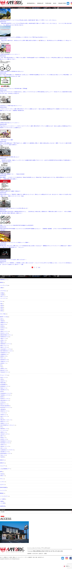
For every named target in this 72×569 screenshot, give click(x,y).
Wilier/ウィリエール (4, 347)
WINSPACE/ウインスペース (5, 343)
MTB (1, 471)
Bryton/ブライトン (3, 403)
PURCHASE (48, 3)
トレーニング (2, 490)
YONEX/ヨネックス (4, 361)
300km (1, 307)
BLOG (54, 3)
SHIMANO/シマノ (3, 279)
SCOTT (1, 329)
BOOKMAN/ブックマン (4, 386)
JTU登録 (2, 293)
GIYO (1, 418)
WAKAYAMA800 (3, 487)
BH (1, 365)
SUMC (1, 379)
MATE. (1, 319)
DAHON (2, 326)
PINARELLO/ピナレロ (4, 336)
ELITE (1, 391)
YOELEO (2, 320)
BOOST (1, 396)
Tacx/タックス (3, 455)
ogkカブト (2, 435)
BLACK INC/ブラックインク (5, 407)
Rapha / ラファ (3, 388)
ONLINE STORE (62, 3)
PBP (1, 303)
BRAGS (1, 282)
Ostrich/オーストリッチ (4, 446)
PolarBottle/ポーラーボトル (5, 441)
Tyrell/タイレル (3, 324)
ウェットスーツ (3, 298)
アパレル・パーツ (3, 375)
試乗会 (1, 287)
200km (1, 305)
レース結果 (2, 499)
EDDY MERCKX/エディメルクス (6, 350)
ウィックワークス (3, 430)
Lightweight (2, 409)
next (39, 267)
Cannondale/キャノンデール (5, 349)
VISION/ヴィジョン (4, 423)
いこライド (2, 481)
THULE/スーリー (3, 414)
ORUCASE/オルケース (4, 400)
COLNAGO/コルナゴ (4, 352)
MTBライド (2, 475)
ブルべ (1, 301)
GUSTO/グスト (3, 327)
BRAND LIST (40, 3)
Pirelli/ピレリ (2, 437)
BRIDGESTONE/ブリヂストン (6, 334)
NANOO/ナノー (3, 363)
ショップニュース (3, 285)
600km (1, 310)
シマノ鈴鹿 (2, 503)
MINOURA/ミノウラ (4, 428)
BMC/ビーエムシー (4, 345)
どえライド (2, 484)
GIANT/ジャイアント (4, 331)
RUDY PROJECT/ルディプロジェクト (7, 425)
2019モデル (2, 460)
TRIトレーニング (3, 296)
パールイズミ (2, 412)
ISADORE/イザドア (4, 389)
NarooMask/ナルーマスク (5, 442)
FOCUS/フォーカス (4, 333)
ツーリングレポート (4, 496)
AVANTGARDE (11, 3)
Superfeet (2, 456)
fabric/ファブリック (4, 416)
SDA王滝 (2, 473)
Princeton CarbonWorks (4, 405)
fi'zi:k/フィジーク (3, 377)
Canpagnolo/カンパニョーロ (5, 393)
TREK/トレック (3, 338)
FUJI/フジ (2, 357)
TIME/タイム (2, 342)
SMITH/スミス (3, 432)
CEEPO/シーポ (3, 368)
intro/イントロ (3, 448)
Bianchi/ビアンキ (3, 370)
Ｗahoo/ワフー (3, 380)
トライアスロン (3, 290)
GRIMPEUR (2, 506)
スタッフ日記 (2, 313)
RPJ (1, 426)
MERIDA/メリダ (3, 356)
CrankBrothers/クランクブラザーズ (7, 449)
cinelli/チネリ (2, 444)
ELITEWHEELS (3, 384)
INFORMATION (30, 3)
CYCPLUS (2, 402)
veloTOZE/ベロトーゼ (4, 451)
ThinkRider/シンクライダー (5, 395)
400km (1, 309)
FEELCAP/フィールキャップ (5, 419)
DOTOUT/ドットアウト (4, 398)
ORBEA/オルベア (3, 322)
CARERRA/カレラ (3, 354)
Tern (1, 366)
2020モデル (2, 462)
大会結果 (2, 294)
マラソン (2, 478)
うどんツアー (2, 465)
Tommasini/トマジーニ (4, 372)
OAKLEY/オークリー (4, 411)
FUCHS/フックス (3, 439)
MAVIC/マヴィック (3, 421)
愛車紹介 (2, 493)
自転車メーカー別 (3, 316)
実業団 (1, 501)
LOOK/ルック (2, 340)
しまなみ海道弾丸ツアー (5, 468)
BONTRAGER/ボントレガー (5, 453)
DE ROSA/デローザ (4, 359)
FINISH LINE (2, 382)
